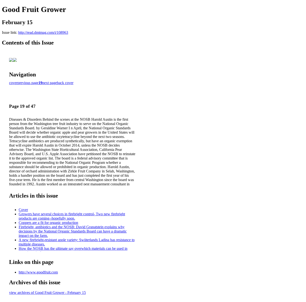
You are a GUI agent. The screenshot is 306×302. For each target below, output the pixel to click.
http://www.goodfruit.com (38, 272)
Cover (23, 210)
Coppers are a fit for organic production (48, 223)
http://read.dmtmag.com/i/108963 (43, 32)
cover (13, 83)
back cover (65, 83)
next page (49, 83)
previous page (27, 83)
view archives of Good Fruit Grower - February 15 (47, 293)
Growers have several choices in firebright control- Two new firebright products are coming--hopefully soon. (72, 216)
